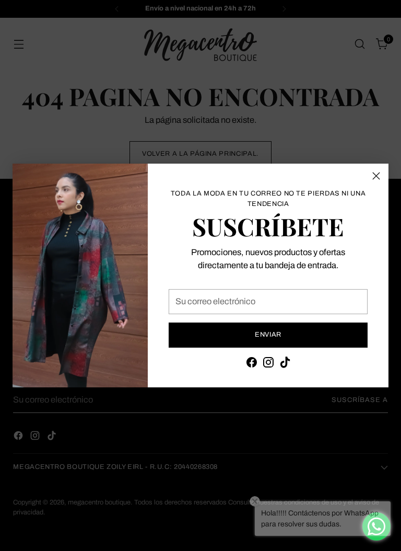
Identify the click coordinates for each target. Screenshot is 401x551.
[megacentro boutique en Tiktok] (285, 364)
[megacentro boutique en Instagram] (268, 364)
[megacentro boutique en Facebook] (251, 364)
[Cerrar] (376, 176)
